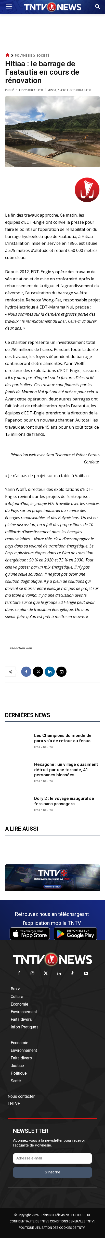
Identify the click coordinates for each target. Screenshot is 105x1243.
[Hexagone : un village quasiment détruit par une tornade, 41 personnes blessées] (18, 772)
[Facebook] (26, 672)
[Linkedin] (50, 672)
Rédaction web (20, 648)
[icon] (7, 55)
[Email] (61, 672)
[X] (38, 672)
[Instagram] (32, 973)
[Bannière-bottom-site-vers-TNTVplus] (52, 889)
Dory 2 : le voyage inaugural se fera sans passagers (64, 801)
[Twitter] (46, 973)
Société (42, 55)
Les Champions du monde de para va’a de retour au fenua (62, 738)
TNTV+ (14, 1103)
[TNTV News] (52, 959)
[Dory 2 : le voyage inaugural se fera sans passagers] (18, 803)
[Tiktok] (72, 973)
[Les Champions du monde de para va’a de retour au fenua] (18, 740)
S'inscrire (52, 1172)
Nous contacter (21, 1096)
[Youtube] (86, 973)
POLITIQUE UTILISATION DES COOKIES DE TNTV (52, 1228)
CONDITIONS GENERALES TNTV (72, 1221)
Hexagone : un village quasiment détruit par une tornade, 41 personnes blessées (66, 769)
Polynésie (23, 55)
